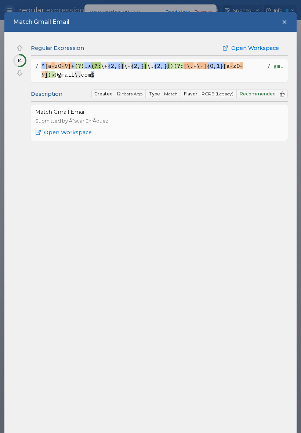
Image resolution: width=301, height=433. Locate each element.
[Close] (284, 22)
